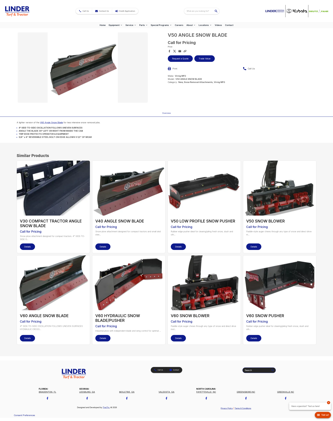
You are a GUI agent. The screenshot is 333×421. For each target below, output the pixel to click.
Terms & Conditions (243, 408)
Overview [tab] (166, 113)
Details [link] (27, 246)
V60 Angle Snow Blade (51, 122)
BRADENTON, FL (47, 392)
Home (103, 25)
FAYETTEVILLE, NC (206, 392)
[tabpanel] (91, 67)
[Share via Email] (179, 51)
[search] (216, 11)
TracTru (106, 407)
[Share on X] (174, 51)
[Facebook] (47, 398)
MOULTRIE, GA (127, 392)
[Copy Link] (185, 51)
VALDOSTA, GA (166, 392)
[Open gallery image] (83, 67)
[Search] (272, 370)
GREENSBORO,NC (246, 392)
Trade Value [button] (204, 58)
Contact (229, 25)
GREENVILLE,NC (285, 392)
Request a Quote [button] (180, 58)
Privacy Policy (227, 408)
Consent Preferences (24, 415)
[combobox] (201, 11)
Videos (218, 25)
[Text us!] (323, 415)
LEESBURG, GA (87, 392)
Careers (179, 25)
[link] (125, 11)
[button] (84, 11)
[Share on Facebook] (169, 51)
